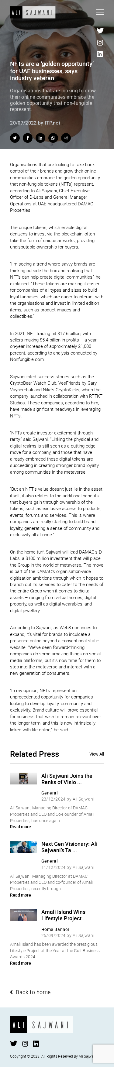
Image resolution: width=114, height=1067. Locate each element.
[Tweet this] (15, 138)
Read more (20, 826)
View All (96, 754)
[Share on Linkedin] (40, 138)
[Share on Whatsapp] (53, 138)
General (49, 793)
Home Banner (55, 929)
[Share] (66, 138)
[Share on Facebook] (28, 138)
